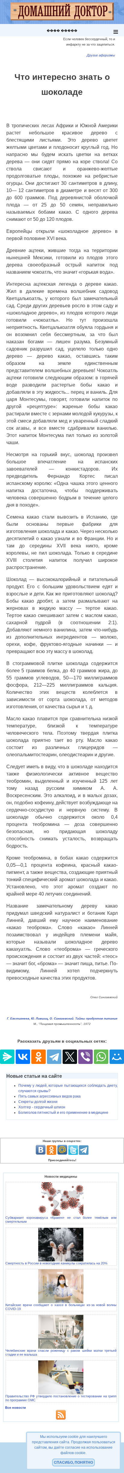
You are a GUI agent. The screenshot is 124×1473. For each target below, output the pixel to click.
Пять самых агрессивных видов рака (49, 1096)
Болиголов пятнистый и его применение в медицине (63, 1112)
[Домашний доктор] (62, 12)
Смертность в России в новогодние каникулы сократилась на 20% (56, 1263)
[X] (70, 1057)
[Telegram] (54, 1057)
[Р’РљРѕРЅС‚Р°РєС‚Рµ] (23, 1057)
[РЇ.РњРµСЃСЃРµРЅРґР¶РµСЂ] (7, 1057)
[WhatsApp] (101, 1057)
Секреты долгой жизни (37, 1102)
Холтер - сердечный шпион (41, 1107)
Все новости (15, 1407)
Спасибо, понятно (73, 1462)
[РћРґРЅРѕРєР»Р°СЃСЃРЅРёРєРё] (38, 1057)
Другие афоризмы (101, 55)
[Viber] (85, 1057)
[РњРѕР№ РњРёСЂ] (117, 1057)
